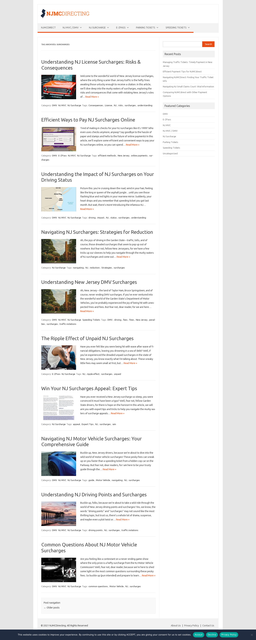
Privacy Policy (191, 625)
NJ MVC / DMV (71, 27)
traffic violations (68, 324)
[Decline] (251, 635)
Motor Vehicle (103, 480)
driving (92, 217)
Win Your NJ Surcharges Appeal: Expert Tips (89, 388)
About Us (176, 625)
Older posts (52, 607)
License (108, 105)
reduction (95, 267)
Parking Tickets (145, 27)
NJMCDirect (48, 27)
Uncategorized (170, 153)
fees (125, 320)
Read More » (92, 96)
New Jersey (123, 155)
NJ (115, 105)
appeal (76, 424)
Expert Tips (88, 424)
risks (120, 105)
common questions (98, 586)
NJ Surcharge (97, 27)
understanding (145, 105)
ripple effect (93, 374)
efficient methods (107, 155)
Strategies (106, 267)
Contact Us (208, 625)
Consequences (95, 105)
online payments (139, 155)
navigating (78, 267)
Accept (199, 634)
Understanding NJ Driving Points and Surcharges (94, 494)
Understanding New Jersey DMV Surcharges (89, 282)
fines (131, 320)
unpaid (117, 374)
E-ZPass (121, 27)
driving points (95, 530)
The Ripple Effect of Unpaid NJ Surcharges (87, 338)
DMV (54, 105)
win (114, 424)
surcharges (130, 105)
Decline (212, 634)
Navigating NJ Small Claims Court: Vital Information (188, 86)
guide (91, 480)
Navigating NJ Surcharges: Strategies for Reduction (97, 232)
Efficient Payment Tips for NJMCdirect (182, 71)
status (113, 217)
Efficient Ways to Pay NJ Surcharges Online (88, 119)
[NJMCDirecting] (65, 17)
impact (100, 217)
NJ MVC (62, 105)
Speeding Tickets (176, 27)
